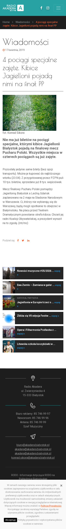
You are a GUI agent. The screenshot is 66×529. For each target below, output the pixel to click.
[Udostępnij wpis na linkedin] (28, 240)
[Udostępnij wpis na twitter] (22, 240)
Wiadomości (22, 22)
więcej (54, 316)
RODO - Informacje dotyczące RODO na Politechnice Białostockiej (33, 477)
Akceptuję (10, 520)
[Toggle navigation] (58, 7)
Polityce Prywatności (51, 505)
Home (6, 22)
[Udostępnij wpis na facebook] (17, 240)
